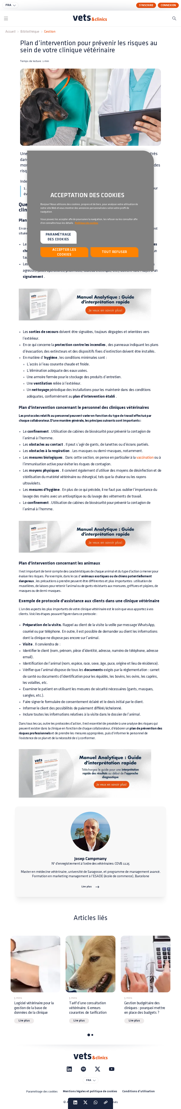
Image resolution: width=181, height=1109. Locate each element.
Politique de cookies (86, 223)
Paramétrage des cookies (42, 1091)
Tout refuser (114, 252)
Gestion (49, 31)
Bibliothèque (29, 31)
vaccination (145, 457)
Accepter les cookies (64, 252)
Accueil (10, 31)
